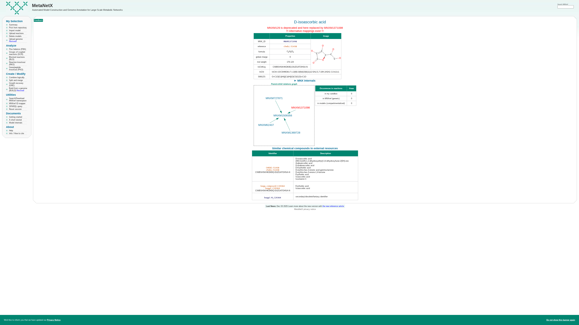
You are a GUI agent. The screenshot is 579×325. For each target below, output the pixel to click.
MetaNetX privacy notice (305, 209)
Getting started (15, 117)
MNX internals (306, 80)
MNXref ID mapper (17, 103)
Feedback (38, 20)
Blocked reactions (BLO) (17, 58)
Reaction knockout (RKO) (17, 63)
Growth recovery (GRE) (16, 84)
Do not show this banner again (560, 320)
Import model (15, 30)
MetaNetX (42, 5)
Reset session (15, 109)
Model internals (15, 123)
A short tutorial (15, 120)
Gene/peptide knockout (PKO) (16, 68)
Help (11, 130)
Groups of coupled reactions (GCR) (17, 53)
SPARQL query (15, 106)
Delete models (15, 36)
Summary (13, 25)
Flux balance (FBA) (17, 49)
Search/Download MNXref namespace (17, 99)
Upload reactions (16, 33)
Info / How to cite (16, 133)
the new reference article (333, 206)
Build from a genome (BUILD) (18, 89)
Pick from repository (18, 27)
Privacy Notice (53, 320)
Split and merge (16, 80)
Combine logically (16, 77)
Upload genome (16, 40)
